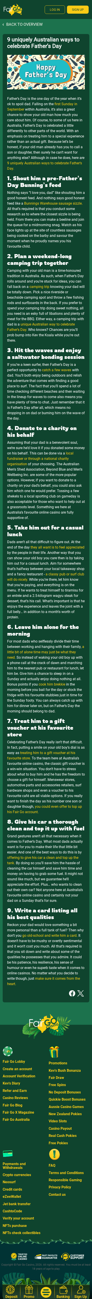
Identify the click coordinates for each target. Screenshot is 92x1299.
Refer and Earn (15, 1091)
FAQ (52, 1165)
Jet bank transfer (17, 1204)
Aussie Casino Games (66, 1107)
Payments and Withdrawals (14, 1166)
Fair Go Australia (16, 1119)
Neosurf (9, 1182)
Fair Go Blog (12, 1105)
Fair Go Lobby (14, 1061)
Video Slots (58, 1121)
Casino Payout (60, 1128)
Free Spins (57, 1085)
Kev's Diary (11, 1083)
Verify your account (18, 1218)
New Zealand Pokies (65, 1114)
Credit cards (12, 1189)
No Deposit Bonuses (65, 1092)
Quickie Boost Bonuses (67, 1099)
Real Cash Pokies (63, 1136)
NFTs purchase (15, 1226)
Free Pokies (58, 1143)
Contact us (57, 1194)
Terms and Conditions (66, 1173)
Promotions (58, 1063)
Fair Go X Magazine (18, 1112)
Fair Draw (56, 1078)
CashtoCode (12, 1211)
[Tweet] (80, 993)
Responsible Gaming (65, 1180)
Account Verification (19, 1076)
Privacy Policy (60, 1187)
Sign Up (78, 9)
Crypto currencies (17, 1175)
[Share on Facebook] (72, 993)
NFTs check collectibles (21, 1233)
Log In (55, 9)
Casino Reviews (15, 1098)
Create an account (17, 1069)
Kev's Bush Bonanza (65, 1070)
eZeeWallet (12, 1196)
